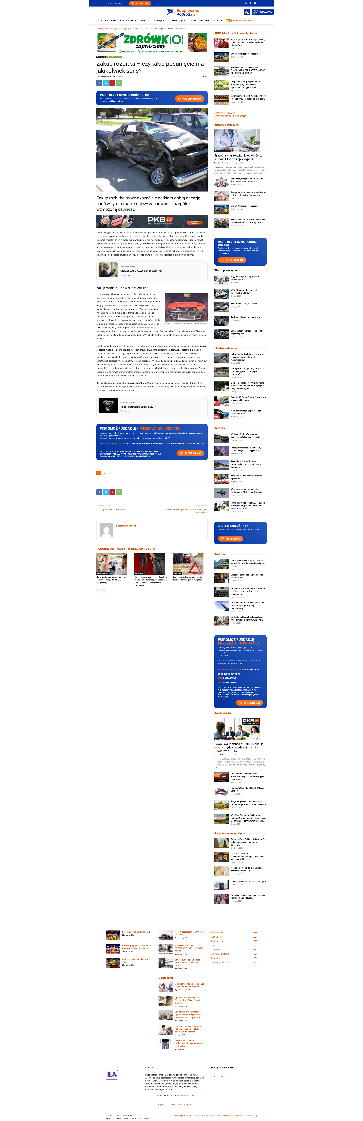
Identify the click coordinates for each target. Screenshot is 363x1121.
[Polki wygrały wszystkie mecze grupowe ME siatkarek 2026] (113, 949)
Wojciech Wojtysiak (222, 163)
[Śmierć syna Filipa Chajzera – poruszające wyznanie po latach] (166, 963)
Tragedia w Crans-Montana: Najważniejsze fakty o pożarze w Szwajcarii (246, 464)
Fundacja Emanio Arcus (211, 1115)
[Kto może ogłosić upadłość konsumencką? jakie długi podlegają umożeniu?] (166, 1030)
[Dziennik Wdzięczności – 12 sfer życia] (221, 885)
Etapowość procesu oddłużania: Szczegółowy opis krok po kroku (189, 1043)
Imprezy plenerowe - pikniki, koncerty (230, 115)
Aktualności (127, 20)
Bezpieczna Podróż (108, 76)
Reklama (204, 20)
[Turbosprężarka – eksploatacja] (221, 321)
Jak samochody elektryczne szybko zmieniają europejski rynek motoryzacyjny (247, 357)
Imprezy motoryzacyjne (224, 112)
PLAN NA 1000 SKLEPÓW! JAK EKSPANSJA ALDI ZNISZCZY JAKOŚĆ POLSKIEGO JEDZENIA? (248, 70)
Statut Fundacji (251, 1115)
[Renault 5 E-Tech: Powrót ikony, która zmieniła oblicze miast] (221, 401)
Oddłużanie (233, 538)
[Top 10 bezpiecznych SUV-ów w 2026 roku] (166, 935)
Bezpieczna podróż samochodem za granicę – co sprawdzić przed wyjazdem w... (248, 591)
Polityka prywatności (183, 1115)
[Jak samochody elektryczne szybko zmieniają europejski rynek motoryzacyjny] (221, 358)
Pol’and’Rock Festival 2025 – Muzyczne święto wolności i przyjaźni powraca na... (248, 776)
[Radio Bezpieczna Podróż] (182, 12)
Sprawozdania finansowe (233, 1115)
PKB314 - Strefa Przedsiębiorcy (235, 33)
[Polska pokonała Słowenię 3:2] (113, 935)
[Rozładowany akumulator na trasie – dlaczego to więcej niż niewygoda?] (190, 564)
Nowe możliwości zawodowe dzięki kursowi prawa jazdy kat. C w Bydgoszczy (111, 580)
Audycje (157, 20)
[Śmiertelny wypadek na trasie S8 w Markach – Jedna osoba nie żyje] (221, 182)
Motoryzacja (115, 28)
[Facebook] (250, 3)
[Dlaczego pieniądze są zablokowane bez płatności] (221, 578)
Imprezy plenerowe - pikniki (224, 739)
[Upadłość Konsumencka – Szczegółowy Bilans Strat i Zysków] (166, 1001)
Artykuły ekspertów (130, 28)
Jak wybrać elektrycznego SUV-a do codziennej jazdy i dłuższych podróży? (247, 371)
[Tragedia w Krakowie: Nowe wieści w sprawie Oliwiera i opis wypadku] (240, 140)
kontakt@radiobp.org (182, 1104)
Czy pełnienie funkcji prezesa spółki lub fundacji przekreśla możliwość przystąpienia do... (189, 1015)
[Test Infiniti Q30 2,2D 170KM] (221, 307)
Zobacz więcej (143, 1118)
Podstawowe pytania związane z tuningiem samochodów (187, 511)
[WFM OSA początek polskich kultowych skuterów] (221, 294)
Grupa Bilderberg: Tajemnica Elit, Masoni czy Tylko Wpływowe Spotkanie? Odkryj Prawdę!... (246, 85)
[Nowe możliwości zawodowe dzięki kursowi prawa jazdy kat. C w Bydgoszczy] (113, 564)
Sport (193, 20)
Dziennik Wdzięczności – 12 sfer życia (248, 881)
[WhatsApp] (119, 83)
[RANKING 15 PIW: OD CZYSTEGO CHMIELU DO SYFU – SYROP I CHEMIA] (166, 949)
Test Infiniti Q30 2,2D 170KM (244, 304)
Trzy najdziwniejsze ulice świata (111, 509)
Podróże (220, 554)
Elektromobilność (226, 348)
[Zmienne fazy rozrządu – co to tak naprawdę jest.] (221, 334)
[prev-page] (98, 591)
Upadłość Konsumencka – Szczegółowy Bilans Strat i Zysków (187, 1000)
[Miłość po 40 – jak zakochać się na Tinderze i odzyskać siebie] (221, 871)
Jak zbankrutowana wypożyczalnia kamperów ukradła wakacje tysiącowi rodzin (248, 563)
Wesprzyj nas (193, 453)
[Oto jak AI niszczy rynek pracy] (221, 57)
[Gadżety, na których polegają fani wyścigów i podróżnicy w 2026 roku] (221, 621)
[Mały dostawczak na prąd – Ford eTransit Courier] (221, 414)
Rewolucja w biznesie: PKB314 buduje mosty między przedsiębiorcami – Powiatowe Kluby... (248, 506)
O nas (216, 20)
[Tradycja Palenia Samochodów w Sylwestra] (221, 479)
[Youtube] (255, 3)
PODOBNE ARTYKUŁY (110, 548)
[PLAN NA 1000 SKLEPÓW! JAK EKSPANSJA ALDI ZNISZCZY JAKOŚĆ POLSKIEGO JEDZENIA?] (221, 71)
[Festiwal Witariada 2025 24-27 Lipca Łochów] (221, 791)
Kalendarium (222, 713)
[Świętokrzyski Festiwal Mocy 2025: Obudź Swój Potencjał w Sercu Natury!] (221, 805)
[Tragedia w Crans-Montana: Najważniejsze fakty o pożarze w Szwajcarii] (221, 465)
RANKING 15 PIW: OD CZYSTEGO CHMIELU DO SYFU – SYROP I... (189, 948)
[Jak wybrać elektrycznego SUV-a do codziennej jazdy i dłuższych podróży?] (221, 372)
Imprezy (219, 428)
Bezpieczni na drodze (222, 151)
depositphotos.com (185, 1095)
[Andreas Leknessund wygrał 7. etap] (113, 963)
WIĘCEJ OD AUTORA (141, 548)
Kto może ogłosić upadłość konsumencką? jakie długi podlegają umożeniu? (188, 1029)
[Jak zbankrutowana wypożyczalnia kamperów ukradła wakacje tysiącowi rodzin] (221, 564)
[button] (246, 3)
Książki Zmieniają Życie (229, 833)
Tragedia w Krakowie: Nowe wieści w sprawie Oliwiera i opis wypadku (238, 157)
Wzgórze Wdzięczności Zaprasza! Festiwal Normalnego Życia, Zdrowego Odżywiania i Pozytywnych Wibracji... (249, 818)
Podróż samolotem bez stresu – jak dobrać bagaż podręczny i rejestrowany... (247, 606)
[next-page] (103, 591)
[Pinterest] (112, 83)
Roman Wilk (219, 755)
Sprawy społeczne (226, 124)
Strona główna (107, 20)
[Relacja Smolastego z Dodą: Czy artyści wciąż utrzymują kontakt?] (221, 451)
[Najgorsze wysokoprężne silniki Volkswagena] (221, 280)
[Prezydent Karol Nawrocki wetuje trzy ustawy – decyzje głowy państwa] (221, 196)
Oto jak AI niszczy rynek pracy (244, 54)
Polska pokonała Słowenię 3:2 (136, 932)
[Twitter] (106, 83)
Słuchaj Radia (142, 3)
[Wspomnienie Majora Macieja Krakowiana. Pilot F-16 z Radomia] (221, 493)
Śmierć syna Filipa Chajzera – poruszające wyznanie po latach (188, 963)
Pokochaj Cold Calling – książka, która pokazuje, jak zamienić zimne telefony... (248, 842)
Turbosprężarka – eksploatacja (245, 317)
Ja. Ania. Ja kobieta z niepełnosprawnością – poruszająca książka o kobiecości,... (247, 856)
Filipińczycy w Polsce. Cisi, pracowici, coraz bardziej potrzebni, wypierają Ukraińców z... (248, 42)
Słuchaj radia (192, 98)
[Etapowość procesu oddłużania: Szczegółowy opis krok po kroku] (166, 1044)
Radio (144, 20)
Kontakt (196, 1115)
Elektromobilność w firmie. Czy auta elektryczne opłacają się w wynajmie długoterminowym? (247, 386)
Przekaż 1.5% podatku (244, 20)
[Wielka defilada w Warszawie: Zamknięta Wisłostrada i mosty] (221, 438)
